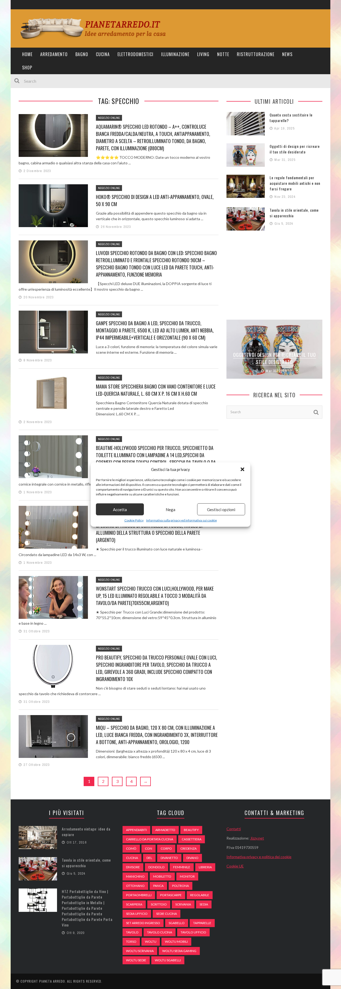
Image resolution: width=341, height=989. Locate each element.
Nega (170, 509)
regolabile (199, 895)
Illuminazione (175, 54)
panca (158, 886)
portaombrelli (139, 895)
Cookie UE (235, 866)
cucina (132, 858)
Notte (223, 54)
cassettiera (191, 839)
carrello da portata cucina (149, 839)
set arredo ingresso (143, 923)
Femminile (181, 867)
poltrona (180, 886)
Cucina (103, 54)
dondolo (156, 867)
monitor (187, 876)
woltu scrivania (140, 951)
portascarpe (171, 895)
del (149, 858)
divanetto (169, 858)
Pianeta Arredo (52, 981)
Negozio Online (109, 118)
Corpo (166, 848)
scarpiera (134, 904)
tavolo (132, 932)
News (287, 54)
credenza (188, 848)
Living (203, 54)
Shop (27, 67)
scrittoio (159, 904)
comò (131, 848)
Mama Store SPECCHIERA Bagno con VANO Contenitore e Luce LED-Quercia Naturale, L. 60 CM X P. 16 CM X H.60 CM (156, 390)
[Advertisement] (274, 274)
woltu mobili (176, 942)
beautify (191, 830)
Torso (131, 942)
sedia (204, 904)
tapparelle (202, 923)
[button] (242, 469)
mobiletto (162, 876)
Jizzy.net (257, 838)
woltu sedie (136, 960)
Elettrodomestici (135, 54)
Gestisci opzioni (221, 509)
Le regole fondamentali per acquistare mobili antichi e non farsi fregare (295, 183)
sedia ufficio (137, 914)
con (148, 848)
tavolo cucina (159, 932)
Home (27, 54)
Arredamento (54, 54)
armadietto (165, 830)
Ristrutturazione (255, 54)
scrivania (183, 904)
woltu (150, 942)
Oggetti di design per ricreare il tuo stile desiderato (295, 149)
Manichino (135, 876)
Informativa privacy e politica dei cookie (258, 856)
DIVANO (192, 858)
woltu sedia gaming (179, 951)
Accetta (120, 509)
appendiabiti (136, 830)
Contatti (233, 829)
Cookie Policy (134, 520)
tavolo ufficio (193, 932)
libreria (205, 867)
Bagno (81, 54)
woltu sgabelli (168, 960)
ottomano (135, 886)
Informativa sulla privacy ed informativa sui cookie (181, 520)
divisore (133, 867)
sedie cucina (166, 914)
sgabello (177, 923)
